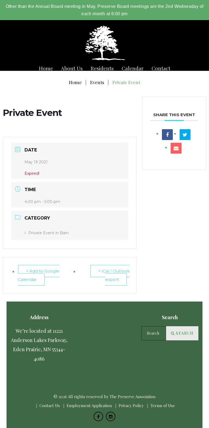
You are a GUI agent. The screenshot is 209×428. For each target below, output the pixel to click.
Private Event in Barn (48, 232)
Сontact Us (49, 405)
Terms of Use (162, 405)
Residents (102, 68)
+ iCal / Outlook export (114, 275)
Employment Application (89, 405)
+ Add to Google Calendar (38, 275)
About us (72, 68)
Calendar (133, 68)
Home (46, 68)
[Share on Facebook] (167, 134)
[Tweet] (185, 134)
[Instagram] (110, 416)
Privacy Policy (131, 405)
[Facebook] (98, 416)
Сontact (161, 68)
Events (97, 82)
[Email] (176, 148)
